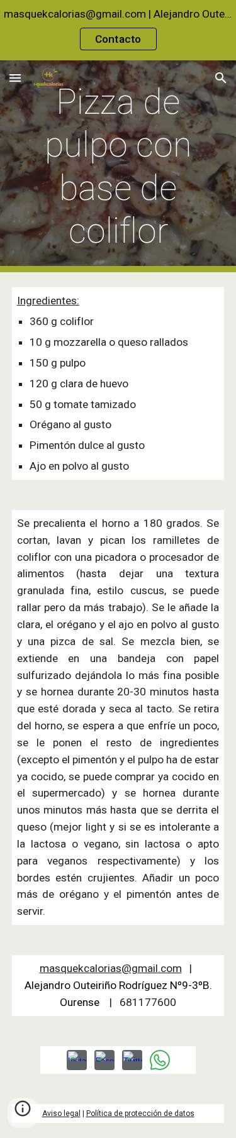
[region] (118, 30)
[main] (118, 166)
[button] (15, 77)
